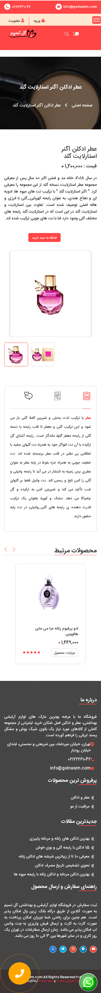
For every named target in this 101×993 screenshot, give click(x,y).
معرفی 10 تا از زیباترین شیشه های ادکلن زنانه (54, 857)
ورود (37, 21)
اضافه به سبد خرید (44, 238)
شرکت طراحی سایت (69, 980)
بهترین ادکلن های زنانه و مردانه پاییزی (59, 839)
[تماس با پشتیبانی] (19, 973)
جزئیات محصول (64, 653)
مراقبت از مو (79, 807)
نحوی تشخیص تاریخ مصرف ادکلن (62, 866)
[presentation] (5, 549)
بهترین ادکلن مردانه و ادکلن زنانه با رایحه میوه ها (51, 874)
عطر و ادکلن (80, 798)
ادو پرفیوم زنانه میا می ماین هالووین (56, 631)
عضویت (14, 21)
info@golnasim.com (70, 768)
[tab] (86, 400)
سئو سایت (46, 980)
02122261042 (21, 6)
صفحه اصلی (82, 105)
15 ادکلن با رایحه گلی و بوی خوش (62, 848)
